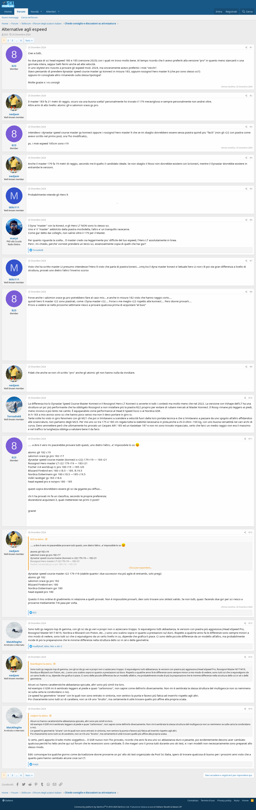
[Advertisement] (140, 333)
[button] (41, 11)
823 (6, 34)
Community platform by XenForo (102, 806)
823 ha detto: (37, 539)
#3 (251, 126)
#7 (251, 260)
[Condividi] (246, 48)
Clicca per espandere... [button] (140, 567)
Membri (51, 11)
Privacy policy (224, 800)
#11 (250, 438)
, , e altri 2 (47, 646)
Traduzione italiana (138, 806)
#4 (251, 157)
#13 (250, 623)
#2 (251, 95)
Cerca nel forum (29, 17)
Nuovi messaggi (10, 17)
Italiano (9, 800)
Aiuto (236, 800)
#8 (251, 291)
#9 (251, 366)
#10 (250, 397)
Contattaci (193, 800)
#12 (250, 532)
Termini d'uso (208, 800)
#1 (251, 47)
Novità (34, 11)
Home (8, 11)
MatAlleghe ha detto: (41, 663)
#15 (250, 708)
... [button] (16, 40)
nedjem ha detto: (39, 715)
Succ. (28, 40)
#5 (251, 188)
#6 (251, 219)
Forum (21, 11)
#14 (250, 656)
